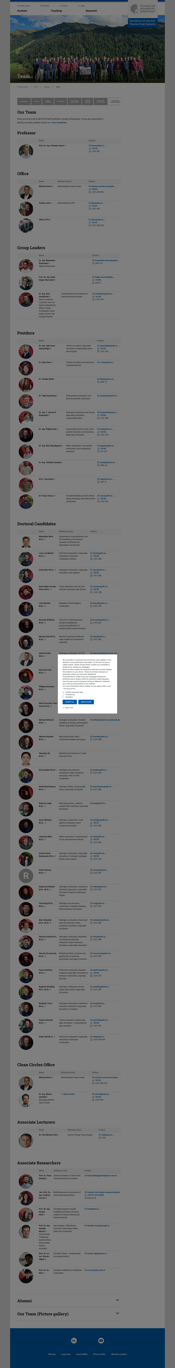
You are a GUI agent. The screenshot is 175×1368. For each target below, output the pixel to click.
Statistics (69, 697)
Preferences (70, 695)
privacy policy (69, 688)
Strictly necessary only (74, 692)
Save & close (86, 702)
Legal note (69, 708)
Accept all (69, 702)
